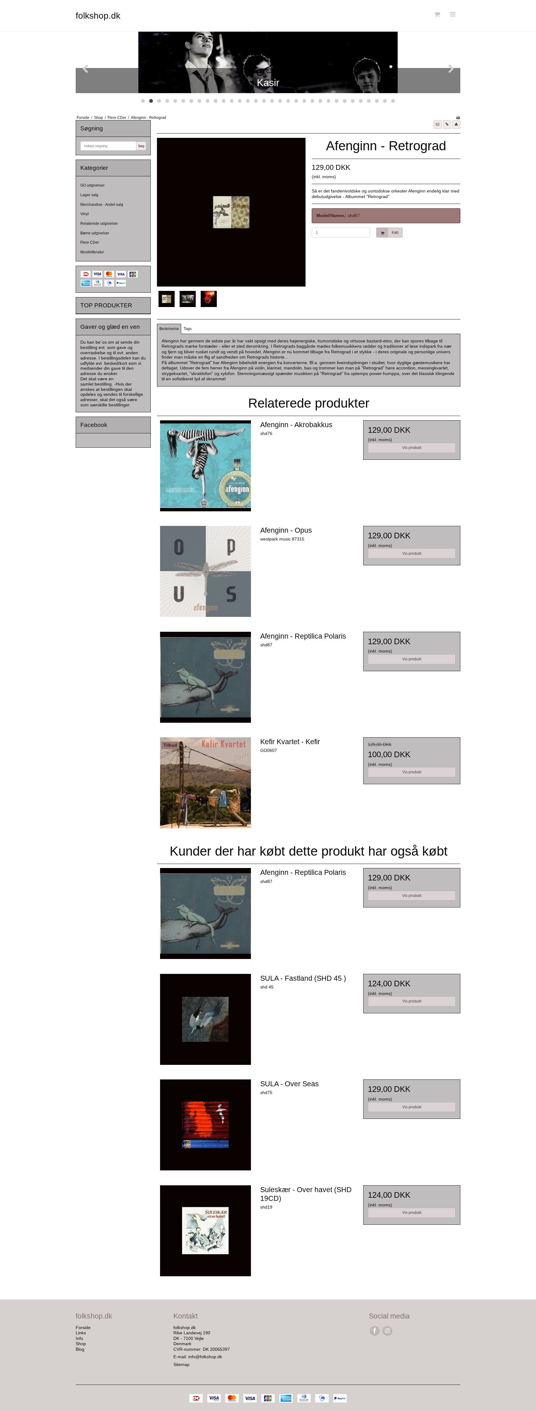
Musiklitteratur (92, 252)
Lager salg (89, 195)
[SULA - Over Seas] (205, 1127)
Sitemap (181, 1364)
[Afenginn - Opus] (205, 574)
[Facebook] (374, 1330)
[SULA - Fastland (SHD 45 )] (205, 1022)
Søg (141, 146)
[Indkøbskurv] (436, 14)
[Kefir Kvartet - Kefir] (205, 785)
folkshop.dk (98, 15)
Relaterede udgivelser (99, 223)
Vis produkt (411, 447)
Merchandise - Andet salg (101, 204)
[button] (438, 124)
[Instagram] (387, 1330)
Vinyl (84, 214)
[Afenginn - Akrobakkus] (205, 468)
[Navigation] (452, 14)
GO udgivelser (92, 185)
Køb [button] (395, 232)
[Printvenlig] (458, 117)
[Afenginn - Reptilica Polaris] (205, 680)
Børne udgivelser (94, 233)
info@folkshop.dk (205, 1356)
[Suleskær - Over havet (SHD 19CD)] (205, 1233)
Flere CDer (89, 242)
